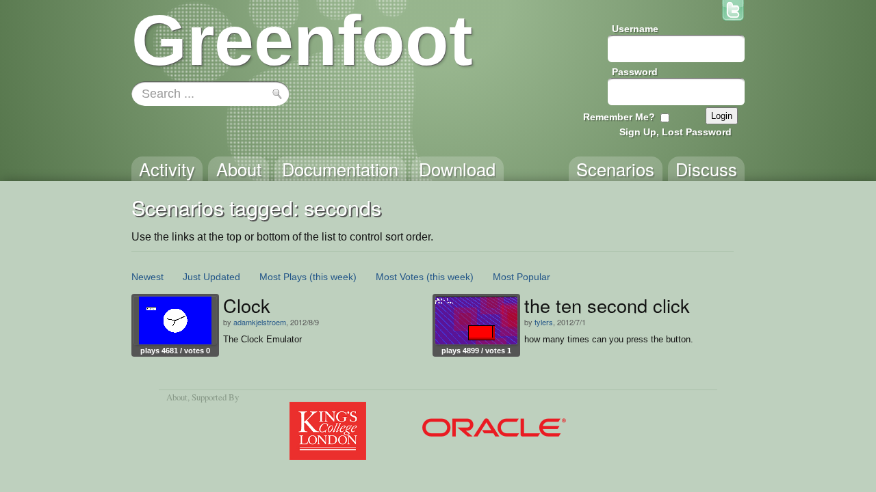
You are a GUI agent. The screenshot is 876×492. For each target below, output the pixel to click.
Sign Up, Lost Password (675, 131)
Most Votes (400, 276)
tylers (543, 321)
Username (635, 28)
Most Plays (283, 276)
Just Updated (211, 276)
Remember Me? (619, 116)
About (177, 397)
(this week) (333, 276)
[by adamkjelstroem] (175, 320)
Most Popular (521, 276)
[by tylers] (476, 320)
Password (635, 71)
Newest (147, 276)
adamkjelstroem (259, 321)
